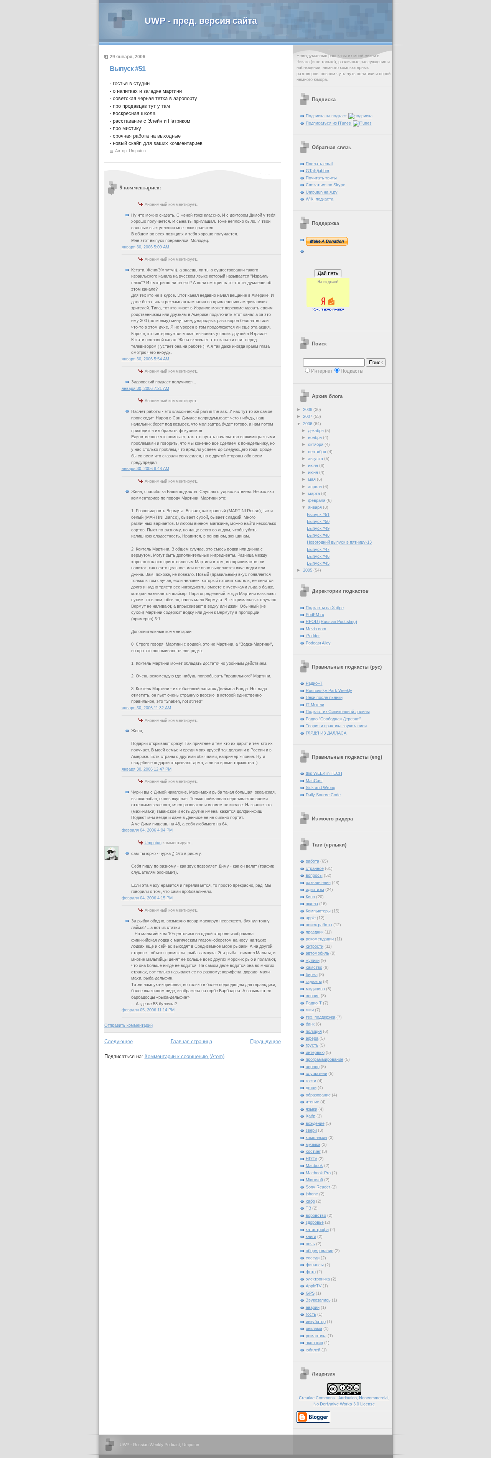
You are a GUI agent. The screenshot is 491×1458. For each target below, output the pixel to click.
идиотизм (315, 889)
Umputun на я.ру (322, 192)
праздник (314, 932)
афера (312, 1038)
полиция (314, 1031)
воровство (316, 1215)
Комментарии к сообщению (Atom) (184, 1056)
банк (310, 1024)
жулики (313, 960)
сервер (313, 1066)
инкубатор (316, 1321)
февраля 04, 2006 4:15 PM (147, 898)
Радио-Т (314, 1003)
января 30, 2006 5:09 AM (145, 247)
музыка (313, 1144)
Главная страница (191, 1041)
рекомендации (320, 939)
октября (316, 444)
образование (318, 1095)
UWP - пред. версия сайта (201, 21)
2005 (308, 570)
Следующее (118, 1041)
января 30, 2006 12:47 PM (146, 769)
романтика (316, 1335)
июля (313, 465)
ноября (315, 437)
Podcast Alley (318, 643)
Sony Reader (318, 1187)
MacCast (314, 780)
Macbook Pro (318, 1172)
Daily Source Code (323, 794)
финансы (315, 1264)
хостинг (313, 1151)
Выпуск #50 (318, 521)
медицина (315, 988)
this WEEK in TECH (324, 773)
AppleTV (313, 1286)
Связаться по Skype (325, 184)
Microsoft (314, 1179)
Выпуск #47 (318, 549)
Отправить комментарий (128, 1025)
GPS (310, 1293)
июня (313, 472)
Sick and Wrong (320, 787)
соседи (313, 1258)
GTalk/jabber (318, 170)
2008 (308, 409)
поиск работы (319, 924)
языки (311, 1109)
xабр (310, 1201)
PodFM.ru (315, 614)
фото (311, 1271)
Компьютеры (318, 911)
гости (311, 1080)
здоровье (315, 1222)
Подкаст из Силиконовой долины (338, 711)
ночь (310, 1243)
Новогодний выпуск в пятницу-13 (339, 542)
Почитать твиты (321, 178)
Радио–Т (314, 683)
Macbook (314, 1165)
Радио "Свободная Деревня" (333, 719)
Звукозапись (318, 1300)
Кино (310, 896)
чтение (312, 1102)
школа (312, 903)
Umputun (153, 842)
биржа (312, 974)
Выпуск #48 (318, 535)
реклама (314, 1328)
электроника (318, 1279)
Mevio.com (316, 628)
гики (310, 1010)
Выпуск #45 (318, 563)
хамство (314, 967)
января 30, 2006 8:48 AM (145, 468)
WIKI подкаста (319, 199)
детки (311, 1087)
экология (314, 1342)
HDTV (311, 1158)
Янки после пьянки (324, 697)
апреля (315, 486)
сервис (313, 995)
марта (314, 493)
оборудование (319, 1250)
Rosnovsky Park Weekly (329, 690)
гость (311, 1314)
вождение (315, 1123)
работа (312, 861)
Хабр (310, 1116)
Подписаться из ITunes (329, 123)
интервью (315, 1052)
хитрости (314, 946)
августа (316, 458)
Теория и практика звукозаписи (336, 725)
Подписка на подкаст (327, 115)
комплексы (316, 1137)
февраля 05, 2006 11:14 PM (148, 1010)
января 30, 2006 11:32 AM (146, 707)
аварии (313, 1307)
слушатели (316, 1073)
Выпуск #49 (318, 528)
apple (311, 918)
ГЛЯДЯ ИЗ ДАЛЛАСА (326, 733)
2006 (308, 423)
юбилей (313, 1350)
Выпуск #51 (127, 68)
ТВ (308, 1208)
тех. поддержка (320, 1017)
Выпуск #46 (318, 556)
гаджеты (314, 981)
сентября (317, 451)
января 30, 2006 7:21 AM (145, 388)
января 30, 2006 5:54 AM (145, 359)
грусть (312, 1045)
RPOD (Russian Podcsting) (331, 621)
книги (311, 1236)
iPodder (313, 635)
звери (311, 1130)
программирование (324, 1059)
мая (312, 479)
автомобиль (317, 953)
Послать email (319, 163)
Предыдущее (265, 1041)
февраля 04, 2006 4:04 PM (147, 830)
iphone (312, 1194)
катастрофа (317, 1229)
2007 (308, 416)
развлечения (318, 882)
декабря (316, 430)
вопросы (314, 875)
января (315, 507)
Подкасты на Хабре (325, 607)
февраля (317, 500)
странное (315, 868)
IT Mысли (315, 704)
